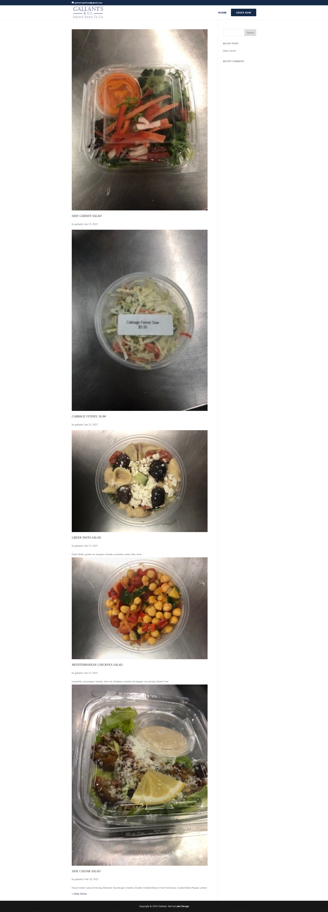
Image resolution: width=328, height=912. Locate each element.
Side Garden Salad (86, 216)
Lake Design (182, 906)
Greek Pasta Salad (86, 537)
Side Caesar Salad (86, 871)
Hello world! (229, 50)
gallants (79, 224)
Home (222, 12)
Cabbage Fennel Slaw (89, 416)
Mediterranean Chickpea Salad (97, 665)
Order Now (243, 12)
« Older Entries (79, 893)
